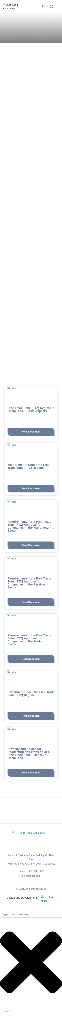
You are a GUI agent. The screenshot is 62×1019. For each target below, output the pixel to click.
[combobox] (31, 914)
